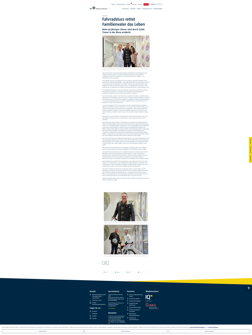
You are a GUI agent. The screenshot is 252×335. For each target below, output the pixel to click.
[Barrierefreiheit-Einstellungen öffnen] (248, 288)
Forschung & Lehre (147, 8)
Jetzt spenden (111, 308)
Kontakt (140, 4)
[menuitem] (126, 9)
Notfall (146, 4)
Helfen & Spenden (121, 4)
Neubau (113, 4)
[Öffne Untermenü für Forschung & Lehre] (152, 9)
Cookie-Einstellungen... (126, 331)
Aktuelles (134, 4)
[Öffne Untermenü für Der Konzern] (129, 9)
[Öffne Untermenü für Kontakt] (142, 4)
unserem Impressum (213, 327)
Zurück (105, 263)
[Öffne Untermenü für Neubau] (116, 4)
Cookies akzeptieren (209, 331)
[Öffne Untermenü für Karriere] (131, 4)
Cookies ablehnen (43, 331)
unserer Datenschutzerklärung (197, 327)
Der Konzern (125, 8)
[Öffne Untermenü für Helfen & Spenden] (126, 4)
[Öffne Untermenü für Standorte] (136, 9)
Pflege (138, 8)
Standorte (132, 8)
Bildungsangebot (158, 8)
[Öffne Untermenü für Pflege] (141, 9)
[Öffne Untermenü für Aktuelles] (137, 4)
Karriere (128, 4)
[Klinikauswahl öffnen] (109, 8)
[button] (108, 272)
